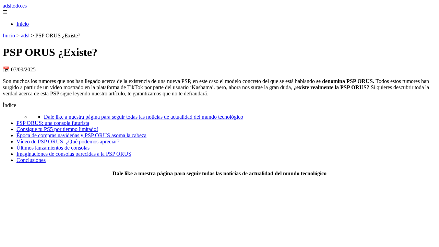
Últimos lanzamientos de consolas (53, 148)
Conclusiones (31, 160)
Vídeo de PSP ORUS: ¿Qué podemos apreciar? (67, 141)
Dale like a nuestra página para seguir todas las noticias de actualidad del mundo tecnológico (143, 117)
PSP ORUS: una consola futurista (52, 123)
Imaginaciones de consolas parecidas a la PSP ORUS (73, 154)
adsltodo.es (15, 6)
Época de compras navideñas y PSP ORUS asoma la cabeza (81, 135)
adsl (25, 35)
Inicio (22, 24)
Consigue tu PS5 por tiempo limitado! (57, 129)
